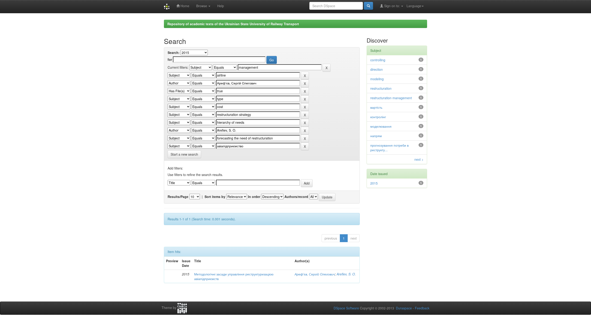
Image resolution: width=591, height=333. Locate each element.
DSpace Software (346, 308)
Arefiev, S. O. (346, 274)
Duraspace (404, 308)
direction (376, 69)
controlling (377, 60)
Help (220, 5)
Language (414, 5)
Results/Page (178, 196)
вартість (376, 107)
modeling (377, 79)
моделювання (381, 126)
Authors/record (296, 196)
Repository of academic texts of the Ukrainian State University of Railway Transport (233, 24)
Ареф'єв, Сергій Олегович (315, 274)
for (170, 59)
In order (254, 196)
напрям (376, 135)
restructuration (381, 88)
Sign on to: (392, 5)
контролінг (378, 116)
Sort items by (215, 196)
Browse (202, 5)
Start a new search (184, 154)
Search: (174, 52)
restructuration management (391, 98)
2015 (374, 183)
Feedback (422, 308)
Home (184, 5)
